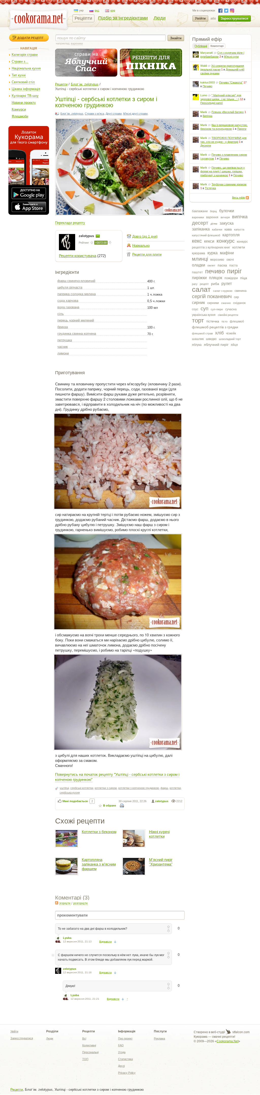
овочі (230, 259)
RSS (247, 197)
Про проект (125, 1038)
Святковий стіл (23, 82)
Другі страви (114, 113)
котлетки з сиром (106, 787)
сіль (60, 314)
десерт (200, 223)
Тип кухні (19, 75)
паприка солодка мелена (76, 294)
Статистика (125, 1059)
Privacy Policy (127, 1072)
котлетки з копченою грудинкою (138, 787)
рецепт (204, 283)
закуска (227, 223)
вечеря (225, 217)
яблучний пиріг (216, 345)
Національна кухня (26, 68)
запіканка (201, 229)
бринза (62, 327)
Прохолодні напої (211, 102)
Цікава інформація (26, 89)
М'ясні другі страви (135, 113)
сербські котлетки (81, 787)
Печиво (207, 86)
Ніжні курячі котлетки (159, 834)
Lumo (203, 95)
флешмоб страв (202, 333)
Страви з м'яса (94, 113)
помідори (231, 278)
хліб (219, 332)
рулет (226, 283)
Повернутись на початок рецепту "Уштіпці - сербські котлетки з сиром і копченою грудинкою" (117, 776)
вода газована (68, 307)
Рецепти (83, 18)
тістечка (212, 321)
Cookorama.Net (227, 1041)
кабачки (217, 229)
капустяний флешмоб (206, 235)
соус (195, 309)
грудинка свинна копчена (76, 333)
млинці (200, 259)
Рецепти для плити (146, 254)
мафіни (227, 253)
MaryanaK (206, 52)
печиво (215, 271)
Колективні (89, 1045)
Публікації (200, 45)
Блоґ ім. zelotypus (85, 84)
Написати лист (98, 236)
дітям (213, 223)
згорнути (64, 903)
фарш (164, 787)
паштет (197, 272)
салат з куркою (222, 290)
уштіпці (64, 787)
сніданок (239, 303)
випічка (240, 216)
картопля (231, 235)
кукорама (198, 253)
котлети (238, 247)
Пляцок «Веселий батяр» (228, 112)
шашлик (198, 339)
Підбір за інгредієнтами (123, 18)
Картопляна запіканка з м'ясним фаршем (99, 864)
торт (198, 320)
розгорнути (80, 903)
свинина (241, 291)
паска (222, 265)
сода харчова (67, 300)
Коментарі (216, 45)
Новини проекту (24, 102)
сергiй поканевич (212, 296)
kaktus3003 (207, 82)
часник (62, 347)
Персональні (90, 1052)
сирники (213, 303)
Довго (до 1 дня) (144, 236)
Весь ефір (238, 197)
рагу (195, 283)
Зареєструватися (234, 18)
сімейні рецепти (228, 314)
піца (243, 278)
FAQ (121, 1045)
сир (236, 297)
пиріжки (199, 278)
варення (212, 217)
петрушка (64, 340)
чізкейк (231, 333)
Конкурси (19, 109)
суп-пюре (217, 309)
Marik (203, 112)
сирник (198, 302)
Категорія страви (25, 55)
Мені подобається (75, 801)
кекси (209, 241)
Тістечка (210, 188)
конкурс (226, 241)
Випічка (207, 115)
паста (233, 265)
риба (215, 284)
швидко (211, 339)
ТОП (85, 1059)
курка (212, 253)
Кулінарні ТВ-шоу (25, 96)
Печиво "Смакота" (231, 82)
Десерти (205, 145)
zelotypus (87, 236)
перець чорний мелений (75, 320)
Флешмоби (20, 116)
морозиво (217, 259)
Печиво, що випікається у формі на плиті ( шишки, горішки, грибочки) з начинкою (222, 171)
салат (201, 289)
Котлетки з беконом (99, 832)
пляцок (215, 278)
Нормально (141, 245)
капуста (239, 229)
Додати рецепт (30, 37)
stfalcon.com (241, 1032)
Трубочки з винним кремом (229, 184)
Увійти (200, 18)
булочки (226, 211)
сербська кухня (70, 792)
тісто (224, 321)
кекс (197, 241)
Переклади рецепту (70, 223)
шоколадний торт (230, 338)
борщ (213, 211)
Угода (121, 1052)
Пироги (241, 128)
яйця (234, 345)
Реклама (159, 1038)
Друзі (121, 1065)
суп (204, 308)
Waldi (203, 65)
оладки (198, 265)
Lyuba (67, 937)
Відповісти (105, 941)
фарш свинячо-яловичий (76, 281)
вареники (198, 217)
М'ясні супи (231, 56)
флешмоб (237, 321)
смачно (226, 302)
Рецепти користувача (77, 256)
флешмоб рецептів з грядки (215, 327)
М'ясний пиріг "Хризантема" (160, 861)
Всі (84, 1038)
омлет (211, 265)
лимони (63, 353)
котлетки (175, 787)
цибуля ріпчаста (69, 287)
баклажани (200, 211)
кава (228, 229)
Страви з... (20, 61)
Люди (160, 18)
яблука (197, 345)
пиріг (234, 271)
